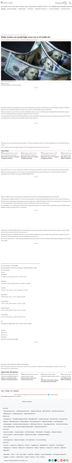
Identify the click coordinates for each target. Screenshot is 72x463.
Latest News (6, 445)
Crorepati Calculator (19, 432)
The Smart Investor (33, 6)
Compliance (6, 457)
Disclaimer (37, 454)
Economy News (50, 447)
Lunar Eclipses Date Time (49, 424)
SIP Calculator (47, 432)
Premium (5, 6)
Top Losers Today (54, 419)
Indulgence (64, 6)
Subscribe (32, 457)
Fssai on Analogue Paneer (9, 426)
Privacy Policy (23, 454)
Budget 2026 (6, 450)
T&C (17, 454)
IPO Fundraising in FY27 (35, 421)
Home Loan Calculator (19, 434)
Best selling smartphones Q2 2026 (20, 419)
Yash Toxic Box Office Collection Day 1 (21, 424)
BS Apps (42, 457)
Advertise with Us (20, 457)
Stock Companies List (8, 440)
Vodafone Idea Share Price (29, 413)
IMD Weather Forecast (14, 421)
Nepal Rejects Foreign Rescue (41, 8)
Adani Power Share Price (36, 411)
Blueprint (22, 6)
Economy (45, 6)
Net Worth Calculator (29, 432)
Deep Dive (69, 6)
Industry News (22, 447)
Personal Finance (60, 445)
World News (6, 34)
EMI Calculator (39, 432)
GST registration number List (59, 454)
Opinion (26, 6)
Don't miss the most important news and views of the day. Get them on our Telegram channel (36, 394)
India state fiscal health (66, 8)
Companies (54, 6)
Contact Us (12, 457)
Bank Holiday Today (33, 419)
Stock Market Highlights (12, 8)
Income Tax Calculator (8, 432)
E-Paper (13, 6)
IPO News (27, 445)
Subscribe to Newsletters (19, 440)
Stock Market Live (7, 419)
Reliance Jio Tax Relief (47, 421)
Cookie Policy (31, 454)
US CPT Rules (30, 8)
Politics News (63, 447)
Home (2, 6)
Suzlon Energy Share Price (9, 411)
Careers (37, 457)
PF (47, 6)
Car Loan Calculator (8, 434)
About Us (13, 454)
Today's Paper (6, 454)
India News (56, 447)
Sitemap (27, 457)
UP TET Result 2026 (58, 421)
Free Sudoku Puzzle (30, 440)
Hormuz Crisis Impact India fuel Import (24, 426)
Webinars (40, 6)
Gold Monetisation (22, 8)
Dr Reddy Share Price (17, 413)
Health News (42, 447)
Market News (21, 445)
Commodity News (34, 445)
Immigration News (44, 445)
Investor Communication (46, 454)
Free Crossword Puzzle (41, 440)
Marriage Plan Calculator (43, 434)
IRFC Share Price (46, 411)
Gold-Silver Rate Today (44, 419)
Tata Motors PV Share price (58, 411)
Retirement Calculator (56, 432)
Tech (50, 6)
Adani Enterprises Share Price (22, 411)
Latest (9, 6)
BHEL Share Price (7, 413)
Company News (13, 445)
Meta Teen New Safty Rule (62, 424)
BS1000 (58, 6)
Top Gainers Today (63, 419)
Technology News (7, 447)
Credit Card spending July (54, 8)
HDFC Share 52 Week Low (36, 424)
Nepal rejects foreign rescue (40, 426)
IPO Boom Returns (24, 421)
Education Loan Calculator (31, 434)
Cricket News (52, 445)
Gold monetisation (7, 424)
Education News (29, 447)
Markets (17, 6)
